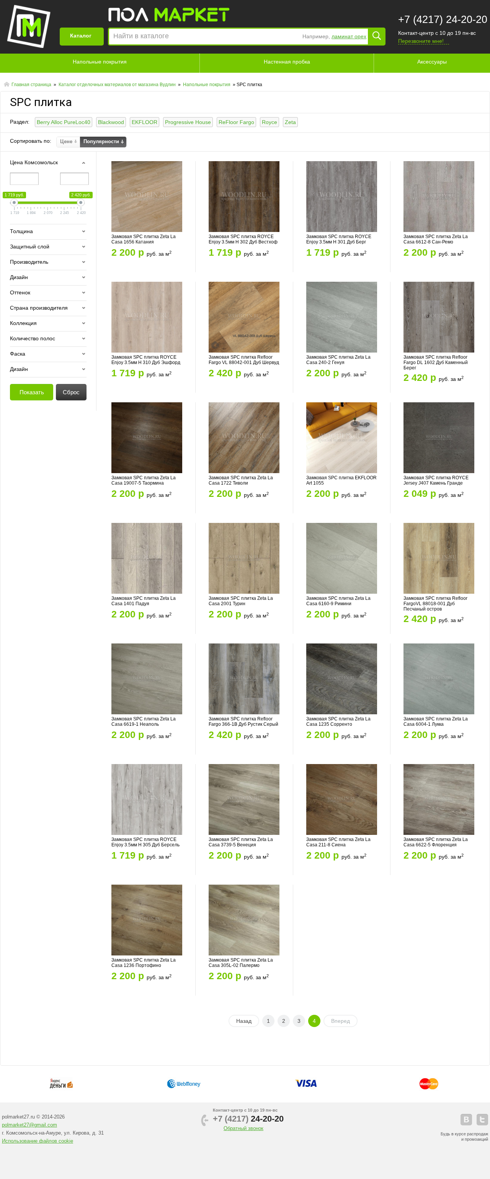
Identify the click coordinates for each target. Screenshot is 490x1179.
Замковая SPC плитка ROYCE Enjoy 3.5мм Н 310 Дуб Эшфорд (145, 359)
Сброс (71, 392)
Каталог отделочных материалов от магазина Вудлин (118, 84)
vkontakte (466, 1119)
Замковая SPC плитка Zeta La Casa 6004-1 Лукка (435, 721)
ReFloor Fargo (236, 122)
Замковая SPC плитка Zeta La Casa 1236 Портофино (143, 962)
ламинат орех (349, 36)
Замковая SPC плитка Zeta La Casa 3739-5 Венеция (241, 842)
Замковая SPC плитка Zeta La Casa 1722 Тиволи (241, 480)
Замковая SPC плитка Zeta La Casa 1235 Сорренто (338, 721)
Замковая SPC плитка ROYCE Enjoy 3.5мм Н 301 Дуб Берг (338, 239)
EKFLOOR (144, 122)
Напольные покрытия (100, 62)
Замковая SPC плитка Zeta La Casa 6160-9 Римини (338, 601)
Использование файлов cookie (37, 1141)
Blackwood (111, 122)
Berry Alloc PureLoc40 (63, 122)
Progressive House (188, 122)
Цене (66, 141)
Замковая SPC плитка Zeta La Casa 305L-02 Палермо (241, 962)
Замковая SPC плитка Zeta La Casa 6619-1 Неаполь (143, 721)
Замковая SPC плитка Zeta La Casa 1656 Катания (143, 239)
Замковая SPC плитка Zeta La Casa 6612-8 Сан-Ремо (435, 239)
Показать (32, 392)
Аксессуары (432, 62)
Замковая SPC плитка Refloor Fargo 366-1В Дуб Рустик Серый (243, 721)
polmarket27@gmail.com (29, 1125)
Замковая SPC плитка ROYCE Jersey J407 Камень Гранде (436, 480)
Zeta (290, 122)
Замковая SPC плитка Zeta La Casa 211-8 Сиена (338, 842)
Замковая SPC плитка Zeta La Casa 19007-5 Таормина (143, 480)
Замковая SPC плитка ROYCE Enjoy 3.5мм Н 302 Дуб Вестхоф (243, 239)
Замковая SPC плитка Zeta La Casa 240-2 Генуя (338, 359)
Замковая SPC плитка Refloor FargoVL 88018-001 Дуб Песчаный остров (435, 604)
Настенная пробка (287, 62)
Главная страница (31, 84)
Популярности (101, 141)
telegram (482, 1119)
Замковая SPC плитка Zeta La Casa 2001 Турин (241, 601)
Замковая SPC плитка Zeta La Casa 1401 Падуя (143, 601)
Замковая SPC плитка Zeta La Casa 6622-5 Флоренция (435, 842)
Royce (269, 122)
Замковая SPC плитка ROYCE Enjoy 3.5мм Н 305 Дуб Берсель (145, 842)
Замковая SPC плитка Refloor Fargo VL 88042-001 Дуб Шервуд (244, 359)
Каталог (80, 36)
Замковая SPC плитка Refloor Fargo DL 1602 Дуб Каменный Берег (435, 362)
